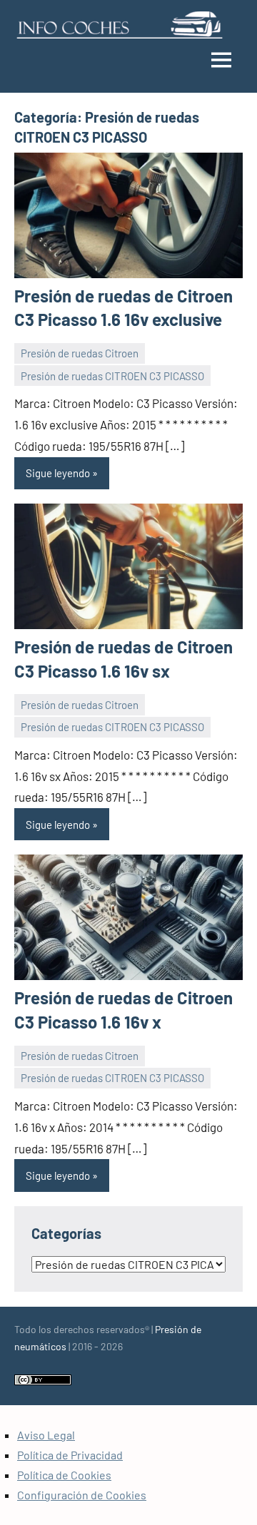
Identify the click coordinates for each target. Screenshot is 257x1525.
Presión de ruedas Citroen (79, 353)
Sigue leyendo (58, 472)
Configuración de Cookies (81, 1494)
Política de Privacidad (70, 1455)
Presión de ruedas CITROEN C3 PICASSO (112, 375)
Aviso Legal (46, 1435)
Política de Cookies (64, 1474)
